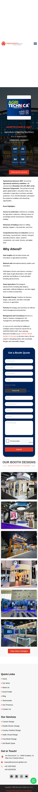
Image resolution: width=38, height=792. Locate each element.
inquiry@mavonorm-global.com (15, 762)
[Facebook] (12, 776)
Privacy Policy (11, 791)
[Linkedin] (16, 776)
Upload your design (10, 385)
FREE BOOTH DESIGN (19, 172)
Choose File (15, 390)
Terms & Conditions (25, 791)
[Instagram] (21, 776)
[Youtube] (26, 776)
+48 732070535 (10, 766)
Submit (19, 449)
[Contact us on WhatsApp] (33, 781)
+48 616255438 (10, 769)
